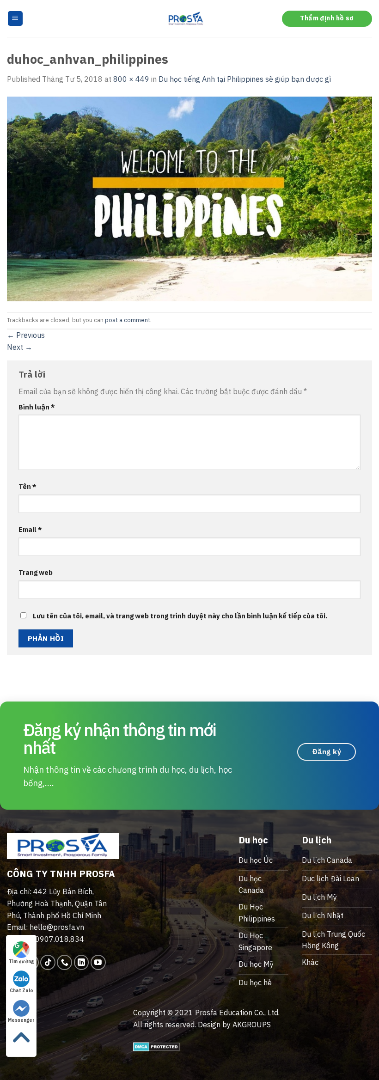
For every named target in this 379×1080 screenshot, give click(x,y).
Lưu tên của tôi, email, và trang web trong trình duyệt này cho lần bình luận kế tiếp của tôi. (180, 615)
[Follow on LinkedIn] (81, 962)
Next (19, 347)
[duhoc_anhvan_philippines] (189, 197)
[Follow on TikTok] (47, 962)
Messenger (21, 1020)
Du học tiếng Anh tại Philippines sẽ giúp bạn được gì (245, 79)
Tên (27, 486)
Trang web (35, 572)
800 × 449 (131, 79)
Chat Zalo (21, 991)
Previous (26, 335)
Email (30, 529)
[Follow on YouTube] (98, 962)
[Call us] (64, 962)
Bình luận (36, 407)
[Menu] (15, 18)
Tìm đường (21, 961)
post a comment (127, 320)
